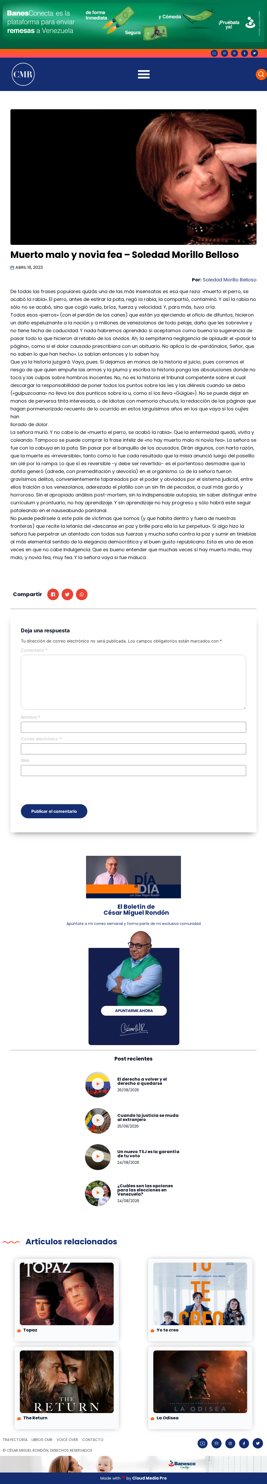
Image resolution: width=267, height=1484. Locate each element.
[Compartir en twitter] (67, 594)
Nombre (30, 717)
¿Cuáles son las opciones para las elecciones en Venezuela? (145, 1190)
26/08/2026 (128, 1090)
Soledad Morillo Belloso (230, 279)
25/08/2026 (128, 1126)
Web (25, 760)
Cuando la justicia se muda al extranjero (148, 1117)
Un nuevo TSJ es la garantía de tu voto (148, 1154)
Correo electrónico (41, 739)
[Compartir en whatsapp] (82, 594)
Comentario (34, 650)
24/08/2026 (128, 1162)
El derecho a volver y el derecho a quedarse (142, 1081)
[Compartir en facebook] (53, 594)
